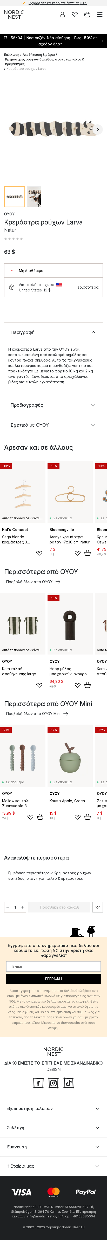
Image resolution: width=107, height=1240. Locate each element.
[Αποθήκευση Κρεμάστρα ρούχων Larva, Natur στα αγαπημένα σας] (97, 907)
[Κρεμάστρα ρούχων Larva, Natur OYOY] (53, 128)
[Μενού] (99, 14)
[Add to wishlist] (39, 553)
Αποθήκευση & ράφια (39, 55)
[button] (13, 239)
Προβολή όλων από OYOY (29, 582)
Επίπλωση (11, 55)
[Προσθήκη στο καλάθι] (87, 553)
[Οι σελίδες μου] (62, 14)
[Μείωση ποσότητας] (7, 907)
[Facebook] (38, 1082)
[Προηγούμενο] (9, 129)
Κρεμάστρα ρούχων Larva (26, 69)
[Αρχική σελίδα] (14, 14)
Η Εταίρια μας (20, 1166)
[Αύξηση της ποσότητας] (22, 907)
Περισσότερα (86, 287)
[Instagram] (53, 1082)
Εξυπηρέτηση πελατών (29, 1108)
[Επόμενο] (97, 129)
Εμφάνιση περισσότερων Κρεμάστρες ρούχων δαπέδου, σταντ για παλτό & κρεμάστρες (49, 876)
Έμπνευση (16, 1146)
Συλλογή (15, 1127)
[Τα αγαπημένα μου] (75, 14)
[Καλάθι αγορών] (87, 14)
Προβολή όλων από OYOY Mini (33, 713)
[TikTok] (68, 1082)
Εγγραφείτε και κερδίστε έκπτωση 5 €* (58, 3)
